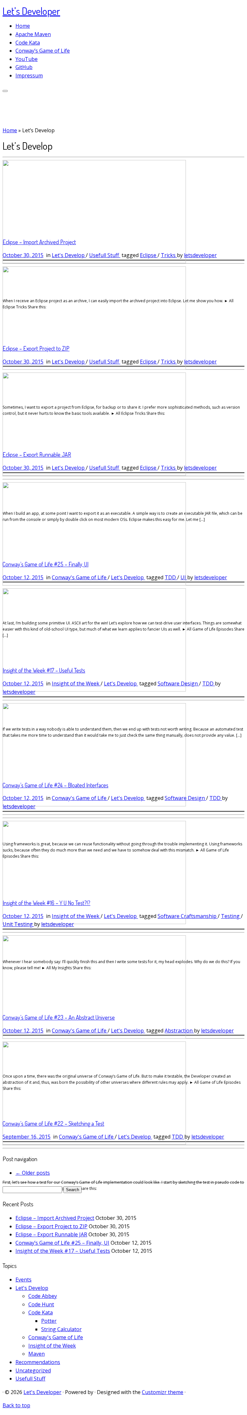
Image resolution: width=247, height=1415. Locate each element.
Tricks (169, 255)
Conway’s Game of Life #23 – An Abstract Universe (59, 1017)
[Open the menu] (5, 91)
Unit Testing (18, 924)
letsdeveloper (200, 255)
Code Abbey (42, 1296)
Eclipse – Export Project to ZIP (36, 348)
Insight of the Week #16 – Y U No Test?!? (46, 902)
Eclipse (149, 255)
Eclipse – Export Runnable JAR (37, 454)
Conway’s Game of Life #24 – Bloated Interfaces (55, 785)
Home (22, 25)
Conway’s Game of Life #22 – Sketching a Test (53, 1123)
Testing (231, 916)
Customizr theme (162, 1392)
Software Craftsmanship (188, 916)
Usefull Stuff (104, 255)
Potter (49, 1320)
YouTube (26, 59)
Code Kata (27, 42)
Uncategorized (33, 1370)
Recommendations (37, 1362)
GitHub (23, 67)
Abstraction (179, 1030)
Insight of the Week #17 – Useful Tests (44, 670)
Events (23, 1279)
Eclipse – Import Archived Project (39, 241)
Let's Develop (69, 255)
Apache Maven (33, 34)
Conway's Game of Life (80, 577)
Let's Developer (31, 10)
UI (183, 577)
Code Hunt (41, 1304)
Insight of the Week (76, 683)
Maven (36, 1353)
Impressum (29, 75)
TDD (171, 577)
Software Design (178, 683)
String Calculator (61, 1329)
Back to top (16, 1405)
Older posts (32, 1172)
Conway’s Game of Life (42, 50)
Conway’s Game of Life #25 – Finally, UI (45, 564)
